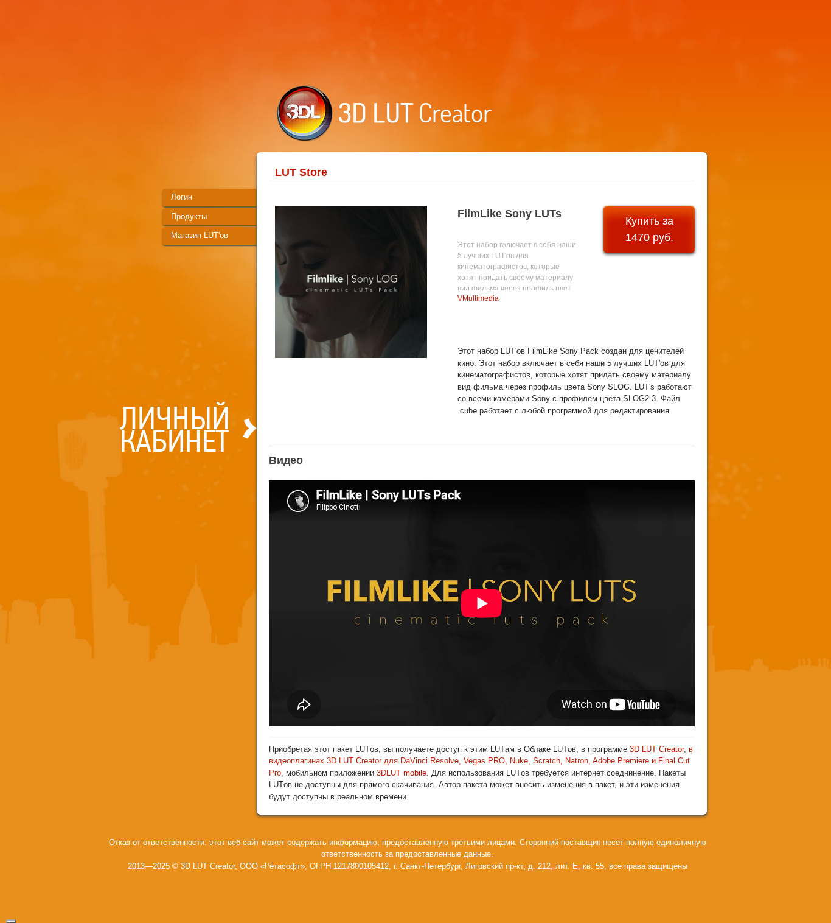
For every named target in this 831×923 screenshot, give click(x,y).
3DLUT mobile (401, 772)
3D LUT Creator (657, 749)
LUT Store (301, 172)
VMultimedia (478, 298)
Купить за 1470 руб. (649, 229)
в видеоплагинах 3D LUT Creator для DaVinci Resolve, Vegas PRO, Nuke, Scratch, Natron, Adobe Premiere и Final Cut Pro (481, 761)
